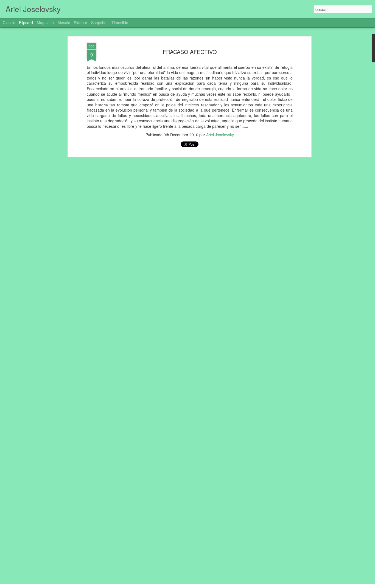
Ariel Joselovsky (220, 134)
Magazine (45, 22)
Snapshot (99, 22)
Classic (9, 22)
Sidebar (80, 22)
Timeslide (119, 22)
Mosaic (64, 22)
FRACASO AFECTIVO (190, 52)
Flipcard (26, 22)
